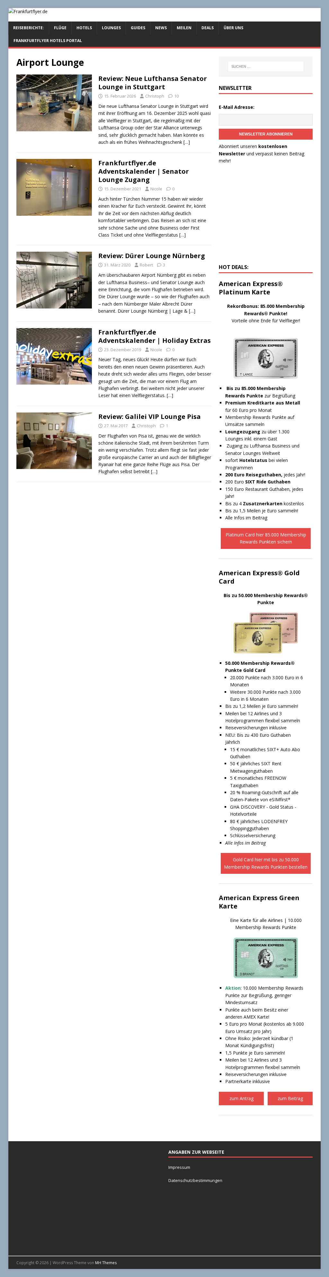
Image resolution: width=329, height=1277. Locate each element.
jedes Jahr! (265, 475)
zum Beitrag (290, 1098)
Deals (207, 27)
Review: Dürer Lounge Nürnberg (151, 255)
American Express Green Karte (259, 901)
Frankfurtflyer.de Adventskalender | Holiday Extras (154, 336)
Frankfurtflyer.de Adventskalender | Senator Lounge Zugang (143, 171)
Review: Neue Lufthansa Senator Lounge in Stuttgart (152, 82)
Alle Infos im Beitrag (246, 518)
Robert (146, 265)
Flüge (60, 27)
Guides (138, 27)
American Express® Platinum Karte (251, 287)
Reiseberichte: (28, 27)
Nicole (156, 189)
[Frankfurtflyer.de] (28, 11)
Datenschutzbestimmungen (195, 1180)
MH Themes (106, 1262)
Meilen (184, 27)
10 (176, 96)
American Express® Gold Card (259, 577)
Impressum (179, 1167)
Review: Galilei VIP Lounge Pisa (149, 416)
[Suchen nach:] (266, 66)
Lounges (111, 27)
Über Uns (233, 27)
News (161, 27)
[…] (186, 142)
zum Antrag (241, 1098)
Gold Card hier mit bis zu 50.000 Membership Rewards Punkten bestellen (265, 863)
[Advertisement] (266, 216)
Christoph (154, 96)
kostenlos (273, 503)
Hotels (84, 27)
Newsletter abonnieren (266, 134)
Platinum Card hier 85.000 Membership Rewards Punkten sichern (266, 538)
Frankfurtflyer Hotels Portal (47, 40)
